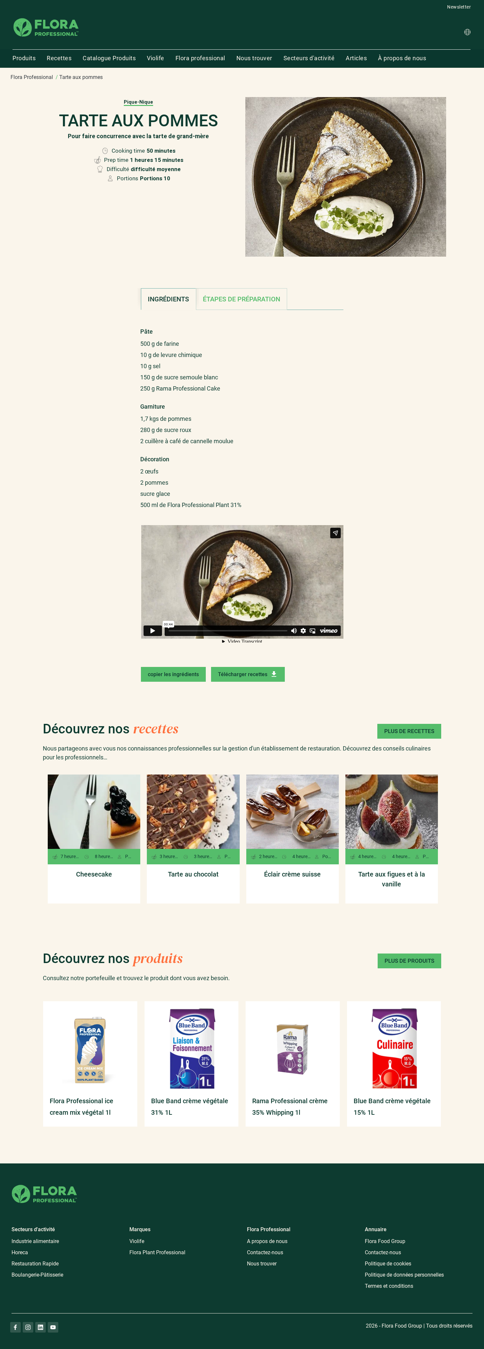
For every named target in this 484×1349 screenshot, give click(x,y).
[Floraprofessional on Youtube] (53, 1327)
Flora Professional (32, 77)
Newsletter (459, 7)
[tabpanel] (242, 415)
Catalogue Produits (109, 58)
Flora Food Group (385, 1241)
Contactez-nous (265, 1252)
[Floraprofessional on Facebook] (15, 1327)
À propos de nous (402, 58)
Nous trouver (254, 58)
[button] (467, 33)
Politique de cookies (388, 1263)
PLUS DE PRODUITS (409, 960)
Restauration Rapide (35, 1263)
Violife (155, 58)
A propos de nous (267, 1241)
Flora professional (200, 58)
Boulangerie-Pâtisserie (37, 1275)
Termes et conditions (389, 1286)
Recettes (59, 58)
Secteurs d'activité (309, 58)
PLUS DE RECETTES (409, 731)
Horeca (20, 1252)
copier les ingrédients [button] (173, 674)
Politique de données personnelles (404, 1275)
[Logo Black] (46, 17)
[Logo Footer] (44, 1184)
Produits (24, 58)
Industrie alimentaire (35, 1241)
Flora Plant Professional (157, 1252)
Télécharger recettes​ (242, 674)
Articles (356, 58)
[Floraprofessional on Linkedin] (40, 1327)
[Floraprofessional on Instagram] (28, 1327)
